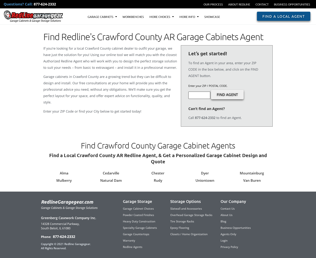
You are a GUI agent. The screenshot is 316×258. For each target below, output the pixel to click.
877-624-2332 (63, 236)
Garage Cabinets (100, 16)
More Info (187, 16)
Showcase (212, 16)
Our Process (213, 4)
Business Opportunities (292, 4)
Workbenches (133, 16)
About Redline (239, 4)
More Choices (159, 16)
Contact (262, 4)
